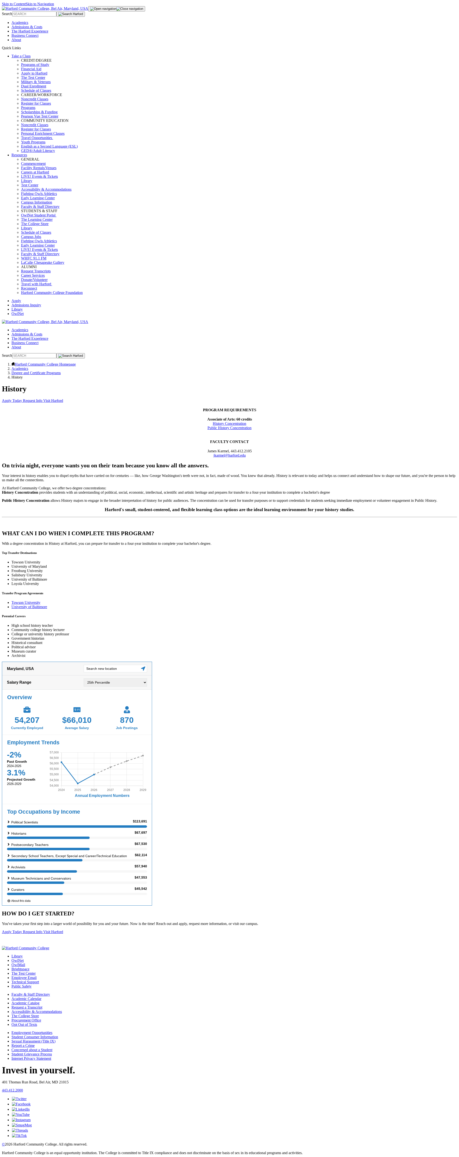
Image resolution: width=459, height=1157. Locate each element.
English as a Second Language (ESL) (49, 146)
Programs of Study (35, 65)
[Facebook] (21, 1104)
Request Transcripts (36, 271)
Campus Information (36, 202)
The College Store (35, 224)
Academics (19, 23)
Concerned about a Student (31, 1050)
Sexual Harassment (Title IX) (33, 1041)
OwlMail (18, 965)
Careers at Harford (35, 172)
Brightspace (20, 969)
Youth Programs (33, 142)
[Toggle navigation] (116, 8)
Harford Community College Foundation (52, 293)
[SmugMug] (21, 1125)
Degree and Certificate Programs (36, 373)
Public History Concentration (229, 428)
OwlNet (17, 314)
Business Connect (24, 35)
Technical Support (25, 982)
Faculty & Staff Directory (40, 207)
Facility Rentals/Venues (38, 168)
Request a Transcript (26, 1007)
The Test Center (33, 78)
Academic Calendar (26, 999)
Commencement (33, 164)
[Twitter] (19, 1099)
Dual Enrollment (33, 86)
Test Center (29, 185)
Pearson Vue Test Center (39, 116)
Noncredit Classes (34, 99)
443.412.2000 (12, 1090)
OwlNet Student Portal (38, 215)
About (16, 40)
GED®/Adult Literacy (38, 151)
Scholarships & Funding (39, 112)
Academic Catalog (25, 1003)
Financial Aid (31, 69)
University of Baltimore (29, 607)
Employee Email (24, 978)
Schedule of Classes (36, 90)
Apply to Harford (34, 73)
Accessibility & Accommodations (46, 189)
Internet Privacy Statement (31, 1058)
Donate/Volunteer (34, 280)
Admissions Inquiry (26, 305)
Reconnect (29, 288)
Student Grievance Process (31, 1054)
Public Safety (21, 986)
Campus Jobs (31, 237)
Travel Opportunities (37, 138)
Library (26, 181)
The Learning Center (37, 219)
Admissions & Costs (26, 27)
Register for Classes (36, 103)
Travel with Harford (36, 284)
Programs (28, 108)
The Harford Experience (29, 31)
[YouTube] (20, 1115)
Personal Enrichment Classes (43, 133)
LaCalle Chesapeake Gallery (42, 262)
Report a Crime (23, 1045)
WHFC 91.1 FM (33, 258)
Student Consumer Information (34, 1037)
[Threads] (19, 1130)
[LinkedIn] (20, 1109)
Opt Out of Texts (24, 1024)
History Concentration (229, 424)
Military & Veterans (36, 82)
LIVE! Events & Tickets (39, 176)
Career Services (33, 275)
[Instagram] (21, 1120)
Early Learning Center (38, 198)
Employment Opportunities (31, 1033)
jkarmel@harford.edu (229, 455)
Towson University (25, 602)
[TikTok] (19, 1136)
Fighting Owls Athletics (39, 194)
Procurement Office (26, 1020)
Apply (16, 301)
